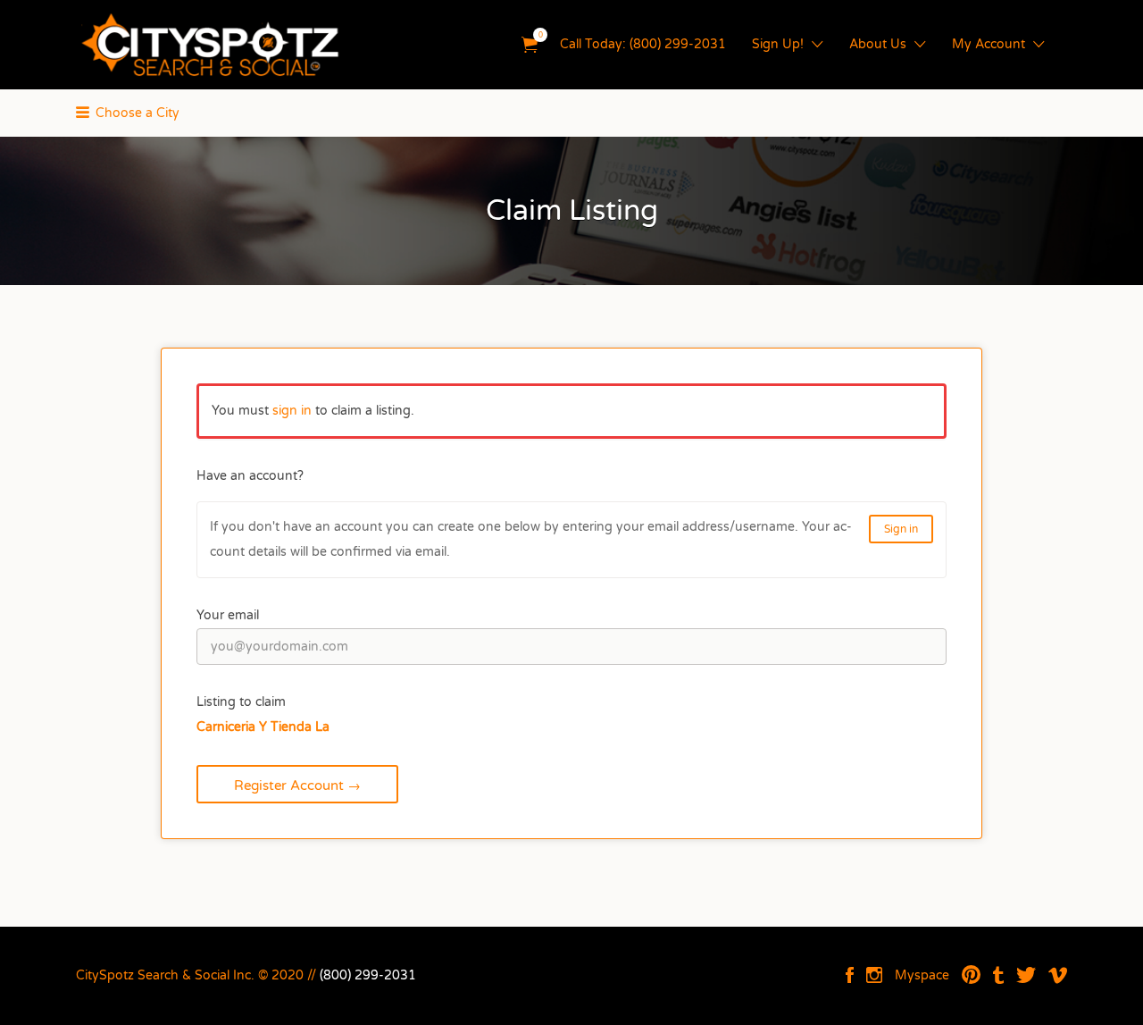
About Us (877, 44)
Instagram (874, 975)
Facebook (850, 975)
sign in (292, 410)
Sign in (901, 529)
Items (529, 45)
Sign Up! (778, 44)
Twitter (1026, 975)
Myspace (922, 975)
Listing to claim (241, 702)
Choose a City (137, 113)
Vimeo (1057, 975)
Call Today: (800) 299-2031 (643, 44)
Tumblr (998, 975)
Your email (227, 615)
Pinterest (971, 975)
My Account (988, 44)
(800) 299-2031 (368, 975)
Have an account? (250, 475)
